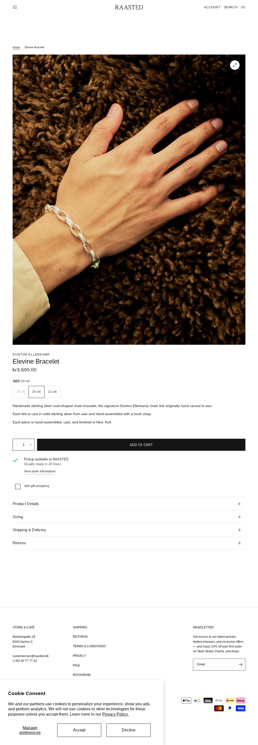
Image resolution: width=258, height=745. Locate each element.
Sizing (18, 517)
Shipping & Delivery (29, 530)
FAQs (76, 665)
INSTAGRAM (81, 675)
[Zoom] (235, 65)
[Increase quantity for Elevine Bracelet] (30, 445)
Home (16, 47)
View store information (40, 471)
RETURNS (80, 636)
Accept (79, 730)
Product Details (26, 504)
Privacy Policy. (115, 714)
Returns (19, 543)
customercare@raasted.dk (31, 656)
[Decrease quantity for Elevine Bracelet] (16, 445)
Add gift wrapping (36, 486)
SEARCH (231, 7)
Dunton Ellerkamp (31, 354)
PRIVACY (79, 656)
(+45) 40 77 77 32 (25, 661)
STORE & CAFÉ (24, 627)
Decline (129, 730)
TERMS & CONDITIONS (89, 646)
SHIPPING (80, 627)
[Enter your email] (240, 665)
